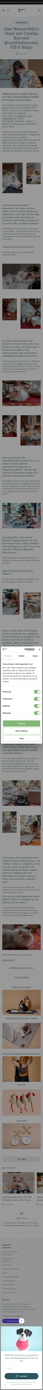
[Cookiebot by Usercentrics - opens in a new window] (26, 649)
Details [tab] (21, 656)
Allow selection (21, 731)
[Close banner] (39, 649)
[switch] (37, 699)
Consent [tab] (7, 656)
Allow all (21, 723)
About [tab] (35, 656)
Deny (21, 738)
